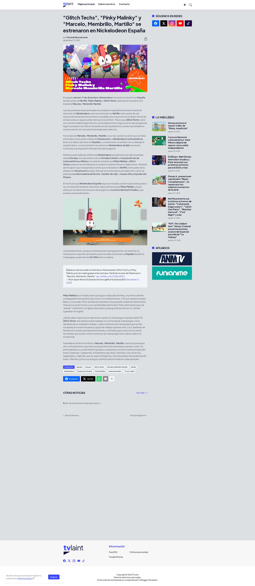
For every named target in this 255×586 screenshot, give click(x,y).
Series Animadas (115, 371)
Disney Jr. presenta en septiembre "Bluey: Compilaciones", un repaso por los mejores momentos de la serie (179, 183)
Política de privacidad (138, 552)
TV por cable (129, 371)
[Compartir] (144, 38)
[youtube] (180, 23)
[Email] (105, 378)
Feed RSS (113, 552)
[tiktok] (188, 23)
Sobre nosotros (106, 4)
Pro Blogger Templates (147, 580)
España (79, 367)
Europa (88, 367)
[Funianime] (172, 273)
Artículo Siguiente (137, 415)
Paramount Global (84, 371)
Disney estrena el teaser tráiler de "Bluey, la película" (178, 126)
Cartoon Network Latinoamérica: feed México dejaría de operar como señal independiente (179, 142)
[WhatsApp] (99, 378)
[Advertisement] (172, 71)
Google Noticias (116, 557)
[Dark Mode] (183, 4)
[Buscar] (189, 4)
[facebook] (155, 23)
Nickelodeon (69, 371)
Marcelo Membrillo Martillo (117, 367)
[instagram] (172, 23)
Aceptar (53, 577)
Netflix (133, 367)
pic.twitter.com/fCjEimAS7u (110, 276)
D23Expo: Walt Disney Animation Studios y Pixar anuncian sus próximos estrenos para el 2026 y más (179, 162)
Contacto (124, 4)
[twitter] (163, 23)
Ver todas (140, 393)
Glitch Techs (99, 367)
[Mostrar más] (111, 378)
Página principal (86, 4)
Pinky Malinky (100, 371)
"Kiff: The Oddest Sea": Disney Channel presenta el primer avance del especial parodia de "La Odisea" (179, 230)
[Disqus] (105, 457)
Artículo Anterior (72, 415)
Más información (25, 578)
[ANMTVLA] (172, 258)
